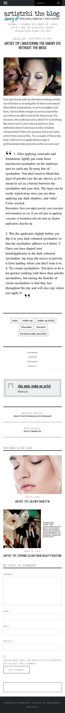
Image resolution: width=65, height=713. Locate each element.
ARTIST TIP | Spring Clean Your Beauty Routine (32, 556)
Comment (9, 574)
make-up (28, 320)
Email (7, 626)
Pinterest (32, 361)
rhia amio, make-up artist (34, 385)
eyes (15, 320)
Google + (32, 366)
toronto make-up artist (33, 333)
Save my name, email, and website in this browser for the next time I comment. (32, 662)
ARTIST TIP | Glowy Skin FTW (32, 501)
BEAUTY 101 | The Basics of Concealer (32, 414)
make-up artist (45, 320)
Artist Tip (19, 38)
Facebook (32, 352)
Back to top (32, 706)
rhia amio (26, 327)
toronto (41, 327)
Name (7, 611)
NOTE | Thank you (32, 429)
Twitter (32, 357)
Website (23, 391)
